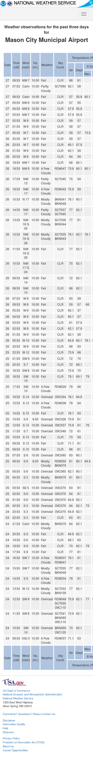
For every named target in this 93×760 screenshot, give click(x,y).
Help (5, 728)
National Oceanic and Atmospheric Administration (32, 694)
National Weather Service (18, 698)
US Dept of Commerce (16, 690)
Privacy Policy (11, 738)
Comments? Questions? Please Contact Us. (29, 714)
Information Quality (14, 724)
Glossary (8, 732)
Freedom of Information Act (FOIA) (24, 742)
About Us (8, 746)
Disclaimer (9, 720)
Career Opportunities (15, 750)
